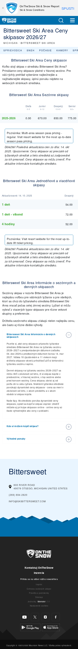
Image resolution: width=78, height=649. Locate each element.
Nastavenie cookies (39, 605)
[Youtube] (24, 617)
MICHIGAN (10, 42)
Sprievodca (12, 50)
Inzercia (39, 573)
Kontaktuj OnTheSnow (39, 567)
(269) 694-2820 (18, 494)
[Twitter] (35, 617)
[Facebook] (56, 617)
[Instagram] (45, 617)
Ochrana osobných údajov (39, 588)
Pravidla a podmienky (39, 592)
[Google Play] (30, 627)
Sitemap (39, 597)
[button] (61, 20)
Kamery (62, 50)
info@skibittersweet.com (27, 501)
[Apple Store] (51, 627)
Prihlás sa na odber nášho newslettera (39, 578)
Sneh (31, 50)
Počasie (45, 50)
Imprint (39, 584)
